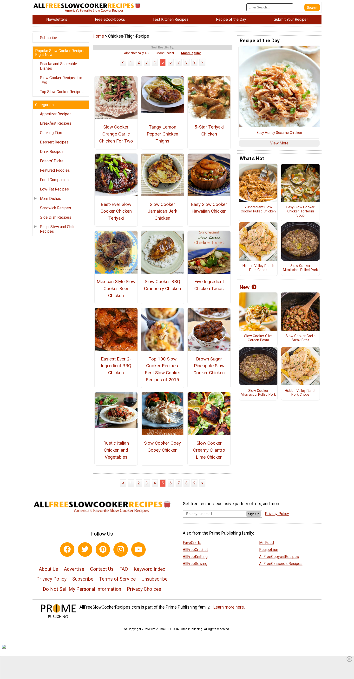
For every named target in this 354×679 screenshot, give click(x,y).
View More (279, 143)
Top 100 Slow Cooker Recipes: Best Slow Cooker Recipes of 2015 (162, 369)
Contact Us (101, 569)
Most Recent (165, 53)
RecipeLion (268, 549)
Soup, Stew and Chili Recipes (57, 229)
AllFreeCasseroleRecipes (280, 563)
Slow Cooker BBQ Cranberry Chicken (162, 285)
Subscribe (48, 37)
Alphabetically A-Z (137, 53)
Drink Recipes (52, 151)
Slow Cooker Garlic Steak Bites (300, 338)
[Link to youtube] (138, 549)
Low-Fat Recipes (54, 189)
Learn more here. (229, 607)
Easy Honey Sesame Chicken (279, 133)
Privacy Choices (144, 589)
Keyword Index (149, 569)
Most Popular (191, 53)
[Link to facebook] (67, 549)
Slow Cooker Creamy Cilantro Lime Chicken (209, 450)
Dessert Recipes (54, 142)
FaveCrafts (192, 542)
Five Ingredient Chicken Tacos (209, 285)
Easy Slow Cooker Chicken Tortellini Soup (300, 211)
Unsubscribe (155, 579)
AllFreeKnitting (195, 556)
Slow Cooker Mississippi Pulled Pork (300, 268)
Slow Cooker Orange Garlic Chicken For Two (116, 134)
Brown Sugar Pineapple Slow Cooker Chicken (209, 366)
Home (98, 36)
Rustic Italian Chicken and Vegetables (116, 450)
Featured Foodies (55, 170)
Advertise (74, 569)
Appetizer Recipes (56, 114)
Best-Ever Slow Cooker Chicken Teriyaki (116, 211)
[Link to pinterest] (103, 549)
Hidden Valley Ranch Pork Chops (258, 268)
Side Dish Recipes (55, 217)
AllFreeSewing (195, 563)
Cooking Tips (51, 132)
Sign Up (253, 514)
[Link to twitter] (85, 549)
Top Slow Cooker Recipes (62, 91)
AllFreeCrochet (195, 549)
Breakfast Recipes (55, 123)
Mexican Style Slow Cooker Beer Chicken (116, 288)
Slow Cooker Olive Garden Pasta (258, 338)
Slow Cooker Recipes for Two (61, 80)
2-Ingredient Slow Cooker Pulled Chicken (258, 209)
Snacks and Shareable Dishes (58, 66)
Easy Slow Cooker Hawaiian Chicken (209, 208)
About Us (48, 569)
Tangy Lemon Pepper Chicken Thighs (162, 134)
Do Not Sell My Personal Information (82, 589)
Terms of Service (117, 579)
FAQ (123, 569)
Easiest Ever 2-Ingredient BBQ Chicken (116, 366)
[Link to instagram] (120, 549)
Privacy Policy (51, 579)
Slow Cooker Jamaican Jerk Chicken (162, 211)
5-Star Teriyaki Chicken (209, 130)
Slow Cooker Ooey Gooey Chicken (162, 446)
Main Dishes (50, 198)
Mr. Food (266, 542)
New (244, 287)
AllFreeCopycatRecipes (279, 556)
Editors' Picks (51, 161)
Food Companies (54, 179)
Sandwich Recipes (55, 208)
